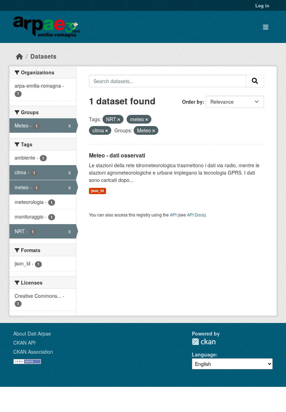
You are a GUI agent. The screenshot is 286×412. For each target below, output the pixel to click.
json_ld (97, 190)
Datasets (43, 56)
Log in (262, 5)
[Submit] (255, 81)
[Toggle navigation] (265, 27)
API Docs (195, 215)
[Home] (19, 56)
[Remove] (119, 119)
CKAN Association (33, 351)
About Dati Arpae (32, 333)
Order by (192, 101)
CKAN (204, 341)
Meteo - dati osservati (117, 155)
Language (204, 354)
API (173, 215)
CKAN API (24, 342)
